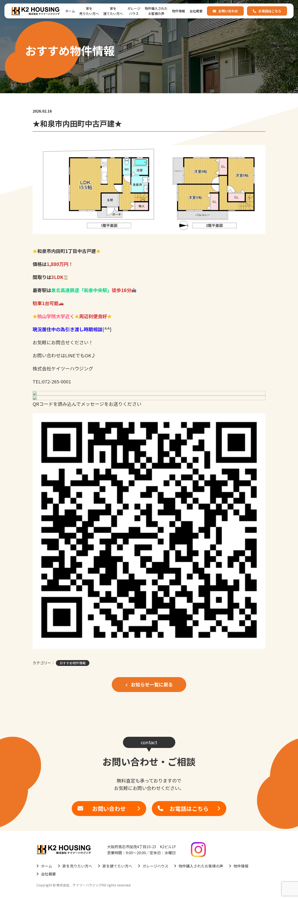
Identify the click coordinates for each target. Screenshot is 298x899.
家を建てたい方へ (113, 11)
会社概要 (196, 11)
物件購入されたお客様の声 (156, 11)
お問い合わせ (228, 11)
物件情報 (178, 11)
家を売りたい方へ (89, 11)
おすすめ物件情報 (73, 663)
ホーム (70, 11)
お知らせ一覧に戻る (151, 684)
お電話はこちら (269, 11)
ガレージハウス (133, 11)
